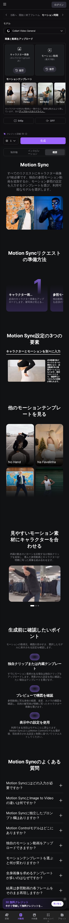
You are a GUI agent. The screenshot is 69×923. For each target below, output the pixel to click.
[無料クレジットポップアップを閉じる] (64, 899)
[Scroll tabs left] (7, 15)
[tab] (33, 352)
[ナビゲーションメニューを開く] (5, 4)
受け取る (57, 903)
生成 (43, 140)
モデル (7, 23)
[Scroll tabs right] (62, 15)
